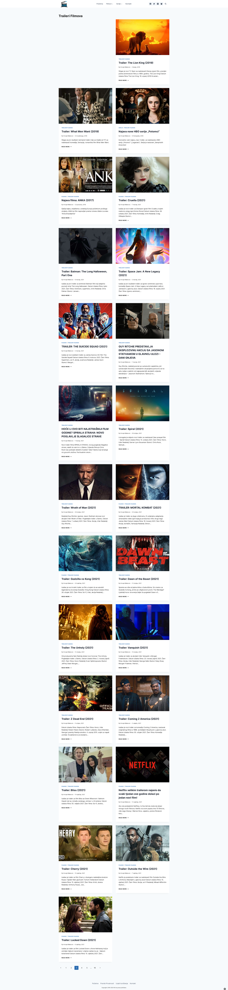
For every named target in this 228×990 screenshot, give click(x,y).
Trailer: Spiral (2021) (131, 428)
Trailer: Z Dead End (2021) (77, 718)
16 (95, 968)
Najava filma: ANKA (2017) (78, 200)
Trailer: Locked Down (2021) (79, 940)
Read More (124, 80)
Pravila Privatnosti (107, 983)
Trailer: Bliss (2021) (73, 790)
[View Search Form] (165, 3)
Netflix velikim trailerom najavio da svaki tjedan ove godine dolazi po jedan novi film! (140, 794)
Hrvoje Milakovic (125, 67)
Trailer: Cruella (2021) (132, 200)
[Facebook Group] (161, 3)
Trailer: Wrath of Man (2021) (79, 507)
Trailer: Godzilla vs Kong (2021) (81, 578)
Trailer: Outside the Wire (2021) (138, 868)
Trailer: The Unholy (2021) (77, 647)
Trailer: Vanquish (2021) (133, 647)
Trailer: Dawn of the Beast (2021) (139, 578)
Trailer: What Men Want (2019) (80, 131)
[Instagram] (157, 3)
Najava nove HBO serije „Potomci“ (139, 131)
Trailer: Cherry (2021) (75, 868)
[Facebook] (150, 3)
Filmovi (64, 196)
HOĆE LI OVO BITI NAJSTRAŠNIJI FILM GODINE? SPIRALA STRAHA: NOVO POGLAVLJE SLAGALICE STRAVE (85, 432)
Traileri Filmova (124, 59)
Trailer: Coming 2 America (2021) (139, 718)
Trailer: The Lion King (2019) (136, 62)
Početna (100, 4)
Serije (121, 127)
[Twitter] (154, 3)
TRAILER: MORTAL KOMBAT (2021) (140, 507)
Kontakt (128, 4)
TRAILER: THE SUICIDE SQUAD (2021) (84, 346)
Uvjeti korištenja (122, 983)
